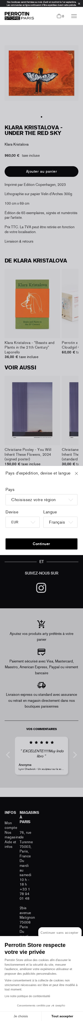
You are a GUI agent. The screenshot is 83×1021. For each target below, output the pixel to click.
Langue (50, 512)
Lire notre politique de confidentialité (27, 996)
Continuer (41, 543)
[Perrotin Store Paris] (18, 16)
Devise (12, 512)
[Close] (80, 475)
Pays (10, 489)
